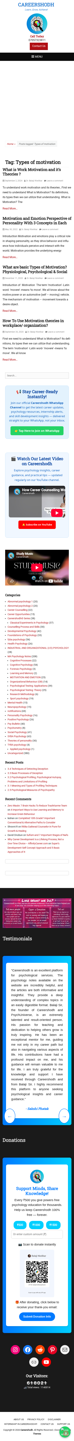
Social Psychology (17, 732)
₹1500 (53, 1225)
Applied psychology (20, 749)
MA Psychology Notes (19, 656)
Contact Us (38, 46)
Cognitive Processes (20, 660)
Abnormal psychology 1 (20, 601)
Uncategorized (15, 753)
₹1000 (36, 1225)
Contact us (47, 1424)
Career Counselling (18, 610)
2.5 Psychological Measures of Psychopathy (31, 790)
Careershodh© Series (19, 618)
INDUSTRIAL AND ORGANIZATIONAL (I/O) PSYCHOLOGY (38, 648)
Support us (63, 1424)
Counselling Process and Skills (24, 626)
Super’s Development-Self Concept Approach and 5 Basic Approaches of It (34, 847)
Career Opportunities (19, 614)
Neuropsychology (17, 707)
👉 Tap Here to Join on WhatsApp (37, 431)
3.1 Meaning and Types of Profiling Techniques (32, 785)
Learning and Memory (21, 673)
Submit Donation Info (37, 1316)
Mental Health (15, 702)
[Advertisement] (37, 100)
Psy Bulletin (14, 723)
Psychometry (15, 728)
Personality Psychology (20, 715)
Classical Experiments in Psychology (29, 622)
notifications (14, 711)
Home (11, 144)
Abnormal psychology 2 (20, 605)
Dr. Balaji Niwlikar (34, 181)
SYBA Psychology (17, 736)
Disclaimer (54, 1419)
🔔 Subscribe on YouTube (37, 524)
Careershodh (36, 4)
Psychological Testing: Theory (25, 690)
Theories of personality (20, 740)
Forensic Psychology (21, 669)
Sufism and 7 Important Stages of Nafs (47, 835)
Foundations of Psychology (22, 635)
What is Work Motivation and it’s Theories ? (32, 171)
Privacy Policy (35, 1419)
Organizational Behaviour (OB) (26, 681)
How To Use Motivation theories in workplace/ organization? (33, 323)
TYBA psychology (17, 744)
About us (19, 1419)
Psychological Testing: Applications (28, 685)
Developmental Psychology (22, 631)
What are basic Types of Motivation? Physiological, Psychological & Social (35, 269)
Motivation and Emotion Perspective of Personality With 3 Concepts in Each (37, 220)
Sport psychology (19, 698)
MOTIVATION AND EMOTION (25, 677)
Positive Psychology (18, 719)
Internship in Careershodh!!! (20, 1424)
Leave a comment (55, 181)
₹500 (20, 1225)
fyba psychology (16, 639)
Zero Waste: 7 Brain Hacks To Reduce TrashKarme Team (37, 805)
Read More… (10, 208)
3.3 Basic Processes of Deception (25, 773)
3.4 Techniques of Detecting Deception (28, 768)
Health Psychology (18, 643)
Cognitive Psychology (21, 664)
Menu (39, 56)
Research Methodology (22, 694)
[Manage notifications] (66, 1433)
